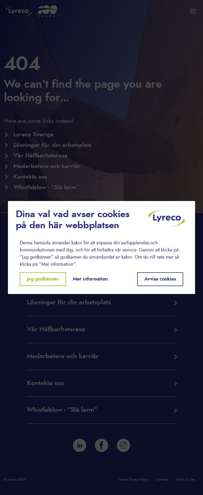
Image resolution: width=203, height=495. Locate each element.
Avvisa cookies (160, 279)
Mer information (90, 279)
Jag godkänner (43, 279)
